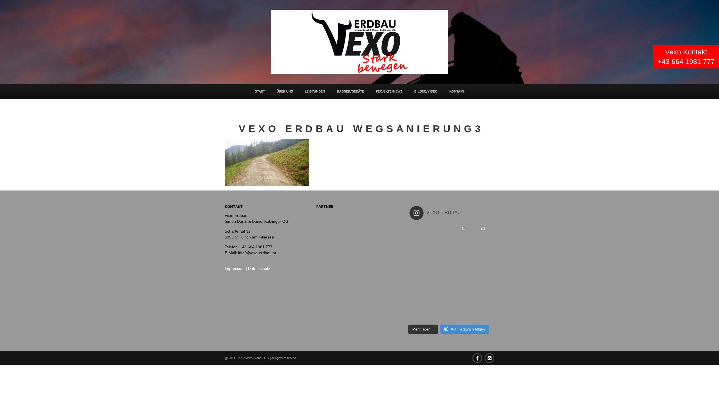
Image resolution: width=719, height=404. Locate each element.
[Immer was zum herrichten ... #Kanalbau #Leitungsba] (419, 312)
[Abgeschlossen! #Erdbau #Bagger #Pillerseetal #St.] (438, 292)
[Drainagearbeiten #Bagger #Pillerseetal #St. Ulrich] (477, 273)
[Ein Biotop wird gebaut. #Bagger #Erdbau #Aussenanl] (438, 273)
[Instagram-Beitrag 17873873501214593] (438, 234)
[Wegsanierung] (477, 253)
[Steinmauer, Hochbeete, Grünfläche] (477, 234)
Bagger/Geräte (350, 91)
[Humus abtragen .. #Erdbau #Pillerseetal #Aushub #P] (419, 292)
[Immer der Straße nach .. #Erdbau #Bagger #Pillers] (438, 312)
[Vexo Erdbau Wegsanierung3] (267, 162)
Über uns (285, 91)
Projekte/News (389, 91)
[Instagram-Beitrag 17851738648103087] (458, 253)
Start (260, 91)
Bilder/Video (426, 91)
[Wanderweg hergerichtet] (458, 234)
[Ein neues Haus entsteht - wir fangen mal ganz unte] (477, 292)
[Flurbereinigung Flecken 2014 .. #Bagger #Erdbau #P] (458, 292)
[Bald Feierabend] (438, 253)
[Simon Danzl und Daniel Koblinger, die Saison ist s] (419, 273)
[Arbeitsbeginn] (419, 253)
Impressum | (236, 268)
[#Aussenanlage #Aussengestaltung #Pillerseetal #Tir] (458, 273)
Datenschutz (259, 268)
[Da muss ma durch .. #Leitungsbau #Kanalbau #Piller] (477, 312)
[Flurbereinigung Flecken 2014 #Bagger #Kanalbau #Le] (458, 312)
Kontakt (456, 91)
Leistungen (315, 91)
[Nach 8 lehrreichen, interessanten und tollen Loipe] (419, 234)
